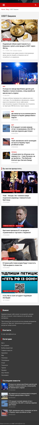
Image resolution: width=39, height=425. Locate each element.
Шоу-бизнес (5, 373)
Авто (2, 343)
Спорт (18, 191)
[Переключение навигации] (3, 5)
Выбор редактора (7, 348)
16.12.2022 (6, 300)
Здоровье (4, 353)
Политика (4, 358)
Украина (14, 152)
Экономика (6, 39)
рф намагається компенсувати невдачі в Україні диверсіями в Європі (23, 115)
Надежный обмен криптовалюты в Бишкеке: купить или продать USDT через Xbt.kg (19, 46)
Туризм (3, 368)
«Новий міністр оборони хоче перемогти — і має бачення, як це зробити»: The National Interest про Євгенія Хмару (23, 157)
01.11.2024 (6, 50)
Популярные (5, 360)
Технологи (4, 365)
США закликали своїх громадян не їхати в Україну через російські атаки (23, 143)
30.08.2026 (14, 120)
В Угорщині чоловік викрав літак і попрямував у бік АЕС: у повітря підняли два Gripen (23, 129)
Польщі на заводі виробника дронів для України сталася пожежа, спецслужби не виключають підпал (19, 91)
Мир (4, 86)
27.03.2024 (6, 202)
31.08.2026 (6, 95)
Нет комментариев (16, 50)
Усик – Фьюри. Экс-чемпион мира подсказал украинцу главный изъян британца (17, 198)
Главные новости (8, 191)
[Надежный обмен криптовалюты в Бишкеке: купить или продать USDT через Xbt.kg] (19, 30)
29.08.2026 (14, 147)
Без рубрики (5, 345)
